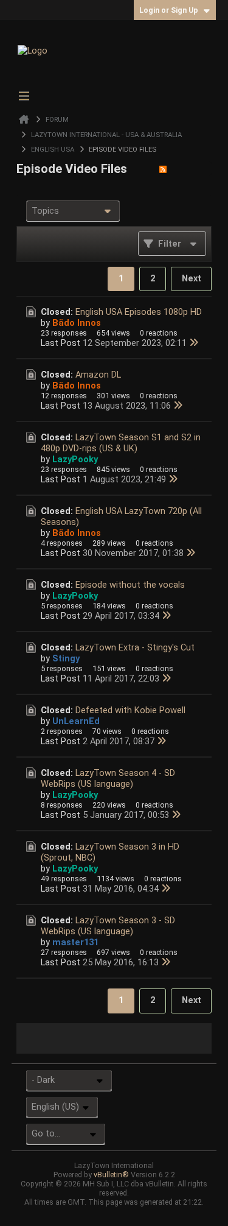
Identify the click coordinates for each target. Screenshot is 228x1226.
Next (191, 278)
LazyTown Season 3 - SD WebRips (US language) (108, 926)
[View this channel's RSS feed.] (163, 168)
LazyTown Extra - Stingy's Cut (135, 647)
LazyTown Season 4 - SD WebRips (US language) (108, 778)
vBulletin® (111, 1174)
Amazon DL (98, 374)
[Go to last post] (194, 342)
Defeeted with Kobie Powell (130, 710)
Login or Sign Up (168, 10)
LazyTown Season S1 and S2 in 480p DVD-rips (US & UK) (121, 443)
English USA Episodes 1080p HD (138, 311)
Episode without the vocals (130, 584)
